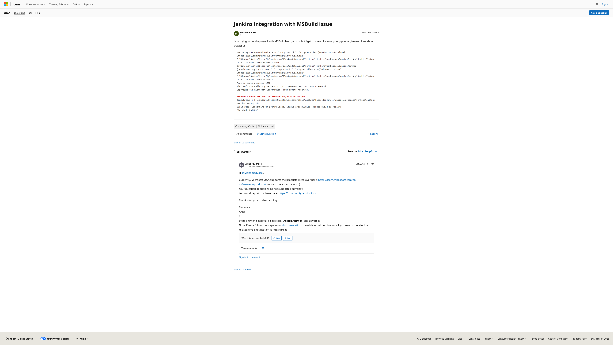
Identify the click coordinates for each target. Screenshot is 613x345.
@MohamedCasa (252, 173)
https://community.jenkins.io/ (296, 193)
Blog (460, 338)
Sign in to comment (244, 142)
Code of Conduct (557, 338)
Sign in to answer (243, 269)
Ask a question (599, 12)
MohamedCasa (248, 32)
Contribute (474, 338)
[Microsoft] (6, 4)
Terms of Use (537, 338)
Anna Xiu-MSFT (253, 163)
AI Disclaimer (424, 338)
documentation (291, 225)
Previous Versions (444, 338)
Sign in (605, 4)
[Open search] (597, 4)
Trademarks (578, 338)
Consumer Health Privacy (511, 338)
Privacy (487, 338)
